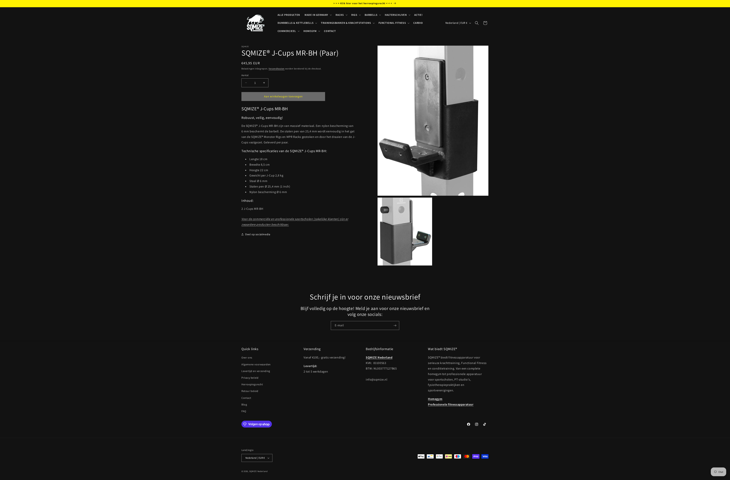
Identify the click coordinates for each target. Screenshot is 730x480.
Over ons (246, 357)
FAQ (243, 411)
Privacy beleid (249, 377)
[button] (317, 15)
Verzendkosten (277, 68)
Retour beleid (249, 391)
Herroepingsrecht (252, 384)
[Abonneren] (395, 325)
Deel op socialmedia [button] (257, 234)
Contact (246, 398)
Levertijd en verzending (255, 371)
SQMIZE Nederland (258, 471)
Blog (244, 404)
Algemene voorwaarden (256, 364)
